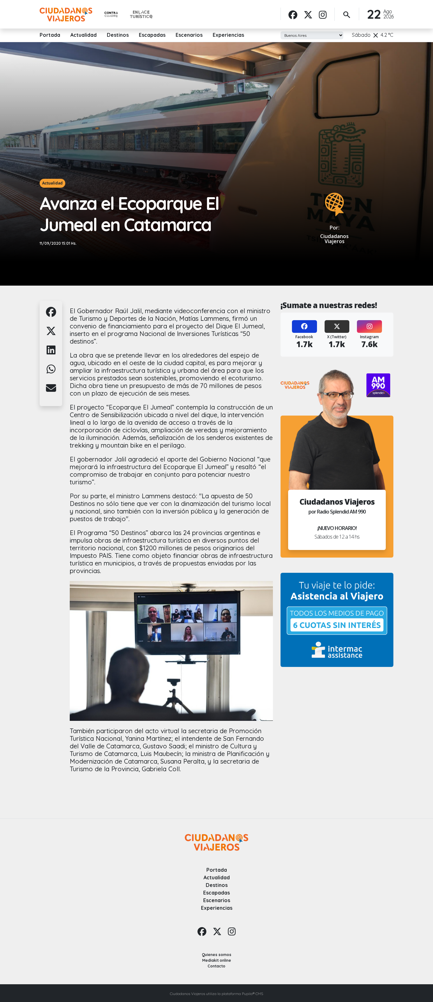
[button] (51, 315)
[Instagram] (323, 15)
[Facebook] (292, 15)
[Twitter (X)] (337, 326)
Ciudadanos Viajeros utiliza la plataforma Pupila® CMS (216, 993)
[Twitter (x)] (308, 15)
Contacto (216, 966)
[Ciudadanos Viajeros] (66, 15)
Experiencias (228, 35)
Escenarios (189, 35)
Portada (50, 35)
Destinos (118, 35)
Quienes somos (216, 954)
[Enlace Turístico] (141, 14)
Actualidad (83, 35)
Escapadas (152, 35)
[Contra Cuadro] (111, 15)
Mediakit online (216, 960)
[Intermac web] (337, 620)
